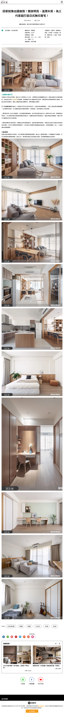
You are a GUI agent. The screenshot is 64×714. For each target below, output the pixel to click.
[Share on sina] (28, 637)
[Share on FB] (3, 637)
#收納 (46, 626)
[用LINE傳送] (7, 637)
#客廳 (21, 626)
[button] (55, 643)
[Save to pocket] (12, 637)
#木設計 (38, 626)
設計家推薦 (5, 699)
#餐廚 (29, 626)
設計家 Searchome (4, 2)
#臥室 (54, 626)
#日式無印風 (10, 626)
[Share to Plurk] (24, 637)
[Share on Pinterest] (16, 637)
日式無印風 (15, 99)
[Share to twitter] (20, 637)
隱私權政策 (41, 706)
